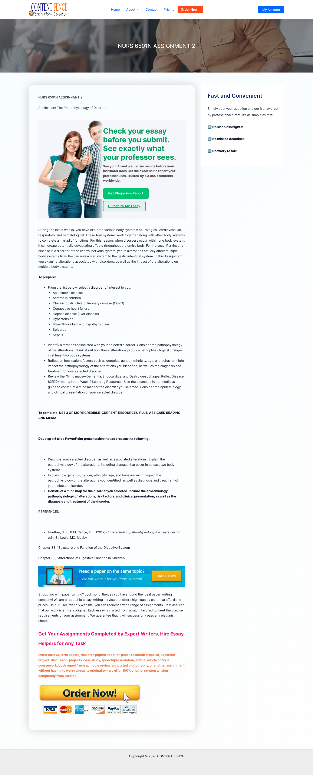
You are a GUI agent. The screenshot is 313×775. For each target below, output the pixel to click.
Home (115, 9)
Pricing (169, 9)
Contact (151, 9)
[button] (137, 9)
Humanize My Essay (124, 206)
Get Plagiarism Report (125, 193)
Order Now (189, 9)
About (130, 9)
